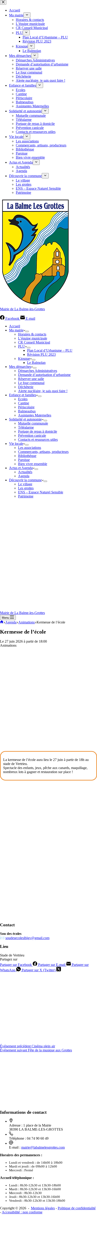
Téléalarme (26, 427)
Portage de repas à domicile (37, 431)
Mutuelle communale (33, 423)
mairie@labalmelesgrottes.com (43, 1147)
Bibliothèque (27, 456)
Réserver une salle (31, 379)
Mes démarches (20, 367)
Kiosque (24, 358)
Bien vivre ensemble (32, 464)
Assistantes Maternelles (34, 415)
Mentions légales (43, 1208)
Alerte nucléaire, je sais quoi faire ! (42, 391)
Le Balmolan (36, 362)
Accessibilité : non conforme (22, 1212)
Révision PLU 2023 (41, 354)
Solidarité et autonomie (25, 419)
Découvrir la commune (25, 480)
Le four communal (31, 383)
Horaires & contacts (32, 334)
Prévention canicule (32, 435)
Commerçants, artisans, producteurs (43, 452)
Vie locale (16, 443)
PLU (21, 346)
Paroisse (24, 460)
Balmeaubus (27, 411)
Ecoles (23, 399)
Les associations (29, 448)
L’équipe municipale (32, 338)
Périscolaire (26, 407)
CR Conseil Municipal (34, 342)
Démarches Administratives (37, 371)
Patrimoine (25, 496)
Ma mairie (16, 330)
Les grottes (26, 488)
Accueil (14, 326)
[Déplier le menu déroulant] (27, 331)
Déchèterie (25, 387)
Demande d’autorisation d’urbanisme (44, 375)
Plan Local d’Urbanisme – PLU (49, 350)
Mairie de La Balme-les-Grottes (22, 309)
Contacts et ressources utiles (38, 439)
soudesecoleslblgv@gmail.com (27, 938)
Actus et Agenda (21, 468)
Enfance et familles (22, 395)
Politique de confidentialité (77, 1208)
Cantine (23, 403)
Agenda (23, 476)
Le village (25, 484)
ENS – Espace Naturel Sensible (40, 492)
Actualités (25, 472)
